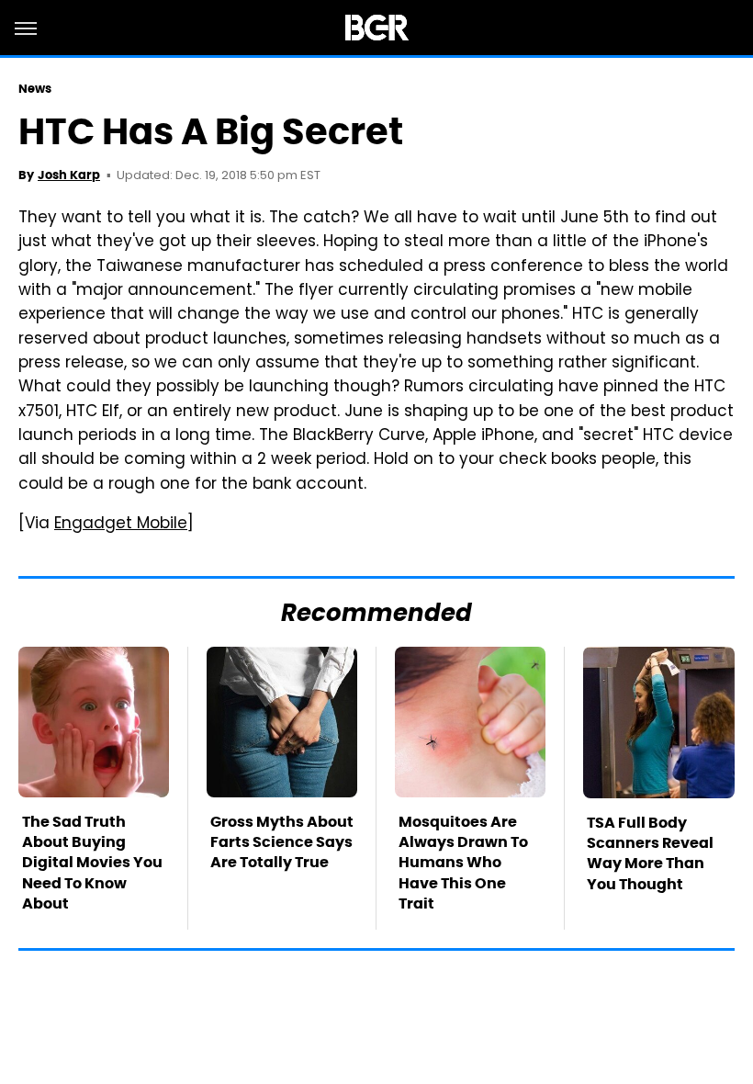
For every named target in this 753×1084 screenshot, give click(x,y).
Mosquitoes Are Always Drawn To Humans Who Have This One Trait (463, 863)
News (34, 88)
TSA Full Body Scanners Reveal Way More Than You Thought (650, 853)
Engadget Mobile (120, 524)
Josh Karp (69, 175)
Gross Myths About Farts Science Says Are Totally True (282, 842)
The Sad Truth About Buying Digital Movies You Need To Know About (92, 863)
